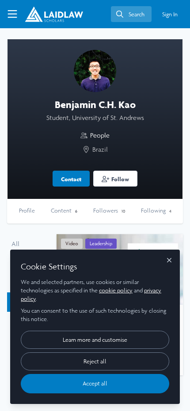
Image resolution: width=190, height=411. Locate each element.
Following (156, 210)
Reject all (95, 361)
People (100, 135)
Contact (71, 179)
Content (64, 210)
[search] (131, 14)
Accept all (95, 383)
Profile (27, 210)
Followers (109, 210)
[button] (115, 179)
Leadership (101, 243)
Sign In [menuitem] (170, 14)
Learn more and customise (95, 340)
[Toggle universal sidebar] (12, 14)
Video (71, 243)
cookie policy (116, 290)
